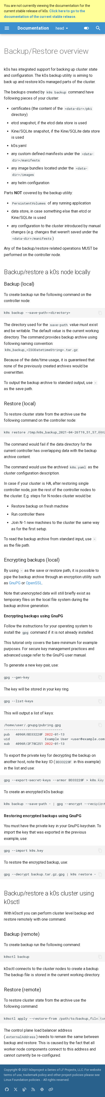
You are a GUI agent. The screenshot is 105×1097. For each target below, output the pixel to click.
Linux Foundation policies (22, 1080)
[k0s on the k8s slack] (42, 1089)
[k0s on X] (16, 1089)
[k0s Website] (51, 1089)
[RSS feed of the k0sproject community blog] (33, 1089)
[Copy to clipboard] (100, 313)
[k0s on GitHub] (7, 1089)
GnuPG (15, 583)
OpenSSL (34, 583)
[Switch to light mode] (86, 28)
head (60, 28)
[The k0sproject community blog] (24, 1089)
